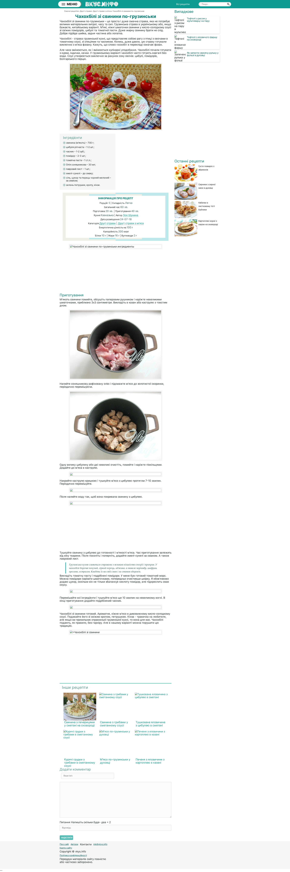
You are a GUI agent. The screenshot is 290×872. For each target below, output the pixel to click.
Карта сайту (66, 848)
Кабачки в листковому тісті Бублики (206, 206)
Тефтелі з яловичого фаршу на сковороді (202, 38)
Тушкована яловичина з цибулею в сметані (150, 724)
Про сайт (64, 844)
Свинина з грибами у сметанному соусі (114, 724)
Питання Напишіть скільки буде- (85, 822)
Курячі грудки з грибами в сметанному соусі (79, 762)
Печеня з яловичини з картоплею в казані (150, 761)
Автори (74, 844)
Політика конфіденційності (73, 855)
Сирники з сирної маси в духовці (206, 186)
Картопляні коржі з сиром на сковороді (208, 223)
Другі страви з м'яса (131, 223)
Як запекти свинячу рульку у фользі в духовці (202, 54)
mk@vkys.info (100, 844)
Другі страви (107, 223)
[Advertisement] (115, 272)
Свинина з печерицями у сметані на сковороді (79, 724)
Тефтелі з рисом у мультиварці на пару (198, 19)
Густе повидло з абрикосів (206, 168)
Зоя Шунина (130, 215)
